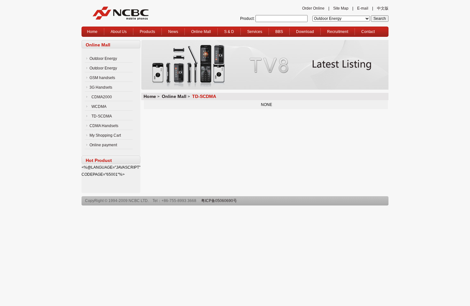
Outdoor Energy (103, 58)
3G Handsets (101, 87)
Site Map (341, 8)
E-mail (362, 8)
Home (92, 31)
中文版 (382, 8)
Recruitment (337, 31)
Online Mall (201, 31)
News (173, 31)
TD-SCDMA (101, 116)
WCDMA (98, 106)
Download (305, 31)
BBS (279, 31)
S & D (229, 31)
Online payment (103, 145)
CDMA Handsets (104, 126)
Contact (368, 31)
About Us (119, 31)
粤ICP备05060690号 (219, 200)
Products (147, 31)
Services (254, 31)
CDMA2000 (101, 97)
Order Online (313, 8)
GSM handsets (102, 78)
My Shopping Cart (105, 135)
